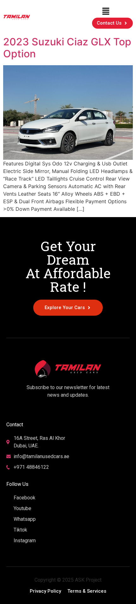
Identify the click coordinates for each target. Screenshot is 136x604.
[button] (105, 11)
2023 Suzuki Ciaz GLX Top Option (67, 48)
